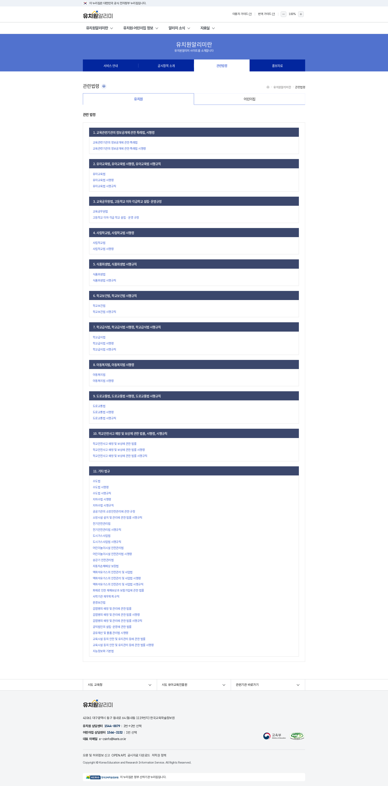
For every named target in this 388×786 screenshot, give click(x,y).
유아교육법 (99, 174)
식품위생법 (99, 274)
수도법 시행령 (101, 487)
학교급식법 (99, 337)
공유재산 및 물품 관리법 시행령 (110, 633)
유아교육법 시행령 (103, 180)
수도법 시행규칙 (102, 493)
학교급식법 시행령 (103, 343)
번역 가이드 (264, 14)
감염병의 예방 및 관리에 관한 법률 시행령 (116, 614)
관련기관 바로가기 (247, 685)
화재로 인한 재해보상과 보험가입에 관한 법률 (118, 590)
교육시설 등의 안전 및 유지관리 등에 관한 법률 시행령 (123, 645)
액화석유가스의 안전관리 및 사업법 (113, 572)
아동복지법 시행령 (103, 381)
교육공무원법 (100, 211)
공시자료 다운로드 (139, 755)
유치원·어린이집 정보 (138, 28)
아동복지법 (99, 374)
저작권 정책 (159, 755)
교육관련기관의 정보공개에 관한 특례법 (115, 142)
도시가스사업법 (101, 536)
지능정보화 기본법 (103, 651)
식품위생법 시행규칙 (104, 280)
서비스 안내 (110, 65)
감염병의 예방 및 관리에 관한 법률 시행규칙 (117, 620)
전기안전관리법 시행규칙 (107, 529)
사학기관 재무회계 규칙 (106, 596)
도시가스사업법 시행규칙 (107, 542)
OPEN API (119, 755)
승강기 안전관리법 (103, 560)
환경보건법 (99, 602)
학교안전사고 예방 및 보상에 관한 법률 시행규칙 (120, 456)
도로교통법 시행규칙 (104, 418)
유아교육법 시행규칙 (104, 186)
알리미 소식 (177, 28)
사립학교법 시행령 (103, 249)
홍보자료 (277, 65)
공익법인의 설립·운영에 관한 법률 (112, 627)
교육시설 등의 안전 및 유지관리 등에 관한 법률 (119, 639)
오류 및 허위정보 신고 (96, 755)
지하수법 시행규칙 (103, 505)
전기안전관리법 (101, 523)
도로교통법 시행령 (103, 412)
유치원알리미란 (97, 28)
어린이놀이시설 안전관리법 (108, 548)
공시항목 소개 (166, 65)
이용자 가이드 (240, 14)
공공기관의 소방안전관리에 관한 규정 (114, 511)
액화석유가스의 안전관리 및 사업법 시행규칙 (118, 584)
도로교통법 (99, 406)
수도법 (96, 481)
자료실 (205, 28)
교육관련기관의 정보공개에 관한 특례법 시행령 (119, 148)
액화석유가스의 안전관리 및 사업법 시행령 (117, 578)
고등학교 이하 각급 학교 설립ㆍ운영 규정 (116, 217)
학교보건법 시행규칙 (104, 312)
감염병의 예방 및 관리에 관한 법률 (112, 608)
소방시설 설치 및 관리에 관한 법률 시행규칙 (117, 517)
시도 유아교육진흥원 (174, 685)
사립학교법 (99, 243)
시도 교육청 (95, 685)
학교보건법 (99, 305)
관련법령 (221, 65)
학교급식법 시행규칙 (104, 349)
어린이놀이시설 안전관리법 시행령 (112, 554)
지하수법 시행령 (102, 499)
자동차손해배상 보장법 (106, 566)
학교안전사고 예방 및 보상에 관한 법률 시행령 (119, 450)
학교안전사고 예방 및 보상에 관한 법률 (114, 443)
